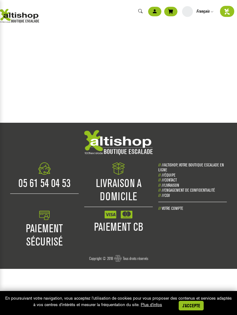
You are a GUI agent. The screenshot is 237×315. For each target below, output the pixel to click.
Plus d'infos (151, 304)
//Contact (169, 180)
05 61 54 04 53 (45, 183)
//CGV (166, 195)
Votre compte (172, 208)
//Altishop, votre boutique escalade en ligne (191, 167)
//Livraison (170, 185)
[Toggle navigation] (2, 4)
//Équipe (169, 175)
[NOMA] (118, 256)
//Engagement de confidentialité (188, 190)
